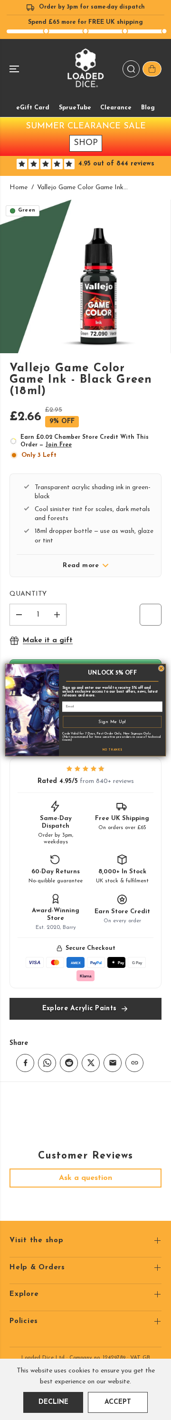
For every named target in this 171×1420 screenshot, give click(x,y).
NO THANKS (112, 750)
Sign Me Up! (112, 721)
